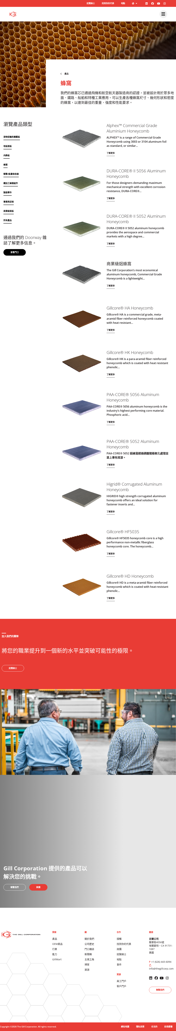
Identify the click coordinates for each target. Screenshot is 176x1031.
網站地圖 (125, 1026)
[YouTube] (158, 3)
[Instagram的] (164, 3)
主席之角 (89, 959)
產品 (54, 938)
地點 (123, 3)
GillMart (57, 959)
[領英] (146, 3)
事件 (119, 964)
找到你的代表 (108, 3)
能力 (54, 954)
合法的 (154, 1026)
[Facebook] (152, 3)
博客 (87, 964)
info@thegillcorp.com (161, 968)
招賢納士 (91, 3)
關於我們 (89, 938)
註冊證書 (168, 1026)
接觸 (119, 938)
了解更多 (111, 153)
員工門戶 (121, 981)
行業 (54, 949)
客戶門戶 (121, 986)
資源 (87, 969)
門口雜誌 (89, 949)
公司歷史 (89, 944)
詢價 (119, 949)
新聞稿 (88, 954)
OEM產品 (57, 944)
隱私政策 (140, 1026)
